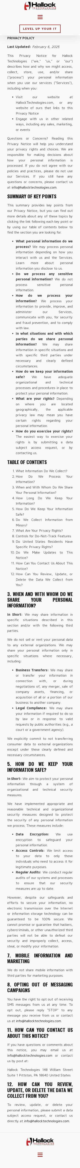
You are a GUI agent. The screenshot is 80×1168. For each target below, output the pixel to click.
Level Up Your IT (40, 28)
